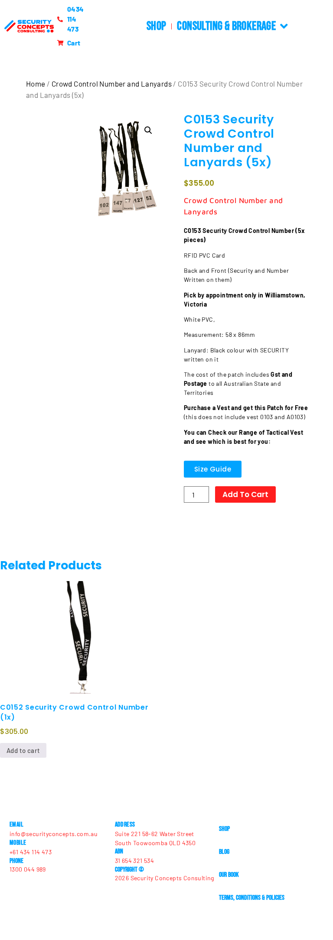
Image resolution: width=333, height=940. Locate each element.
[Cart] (61, 43)
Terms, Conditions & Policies (251, 898)
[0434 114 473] (61, 19)
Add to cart (245, 494)
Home (36, 83)
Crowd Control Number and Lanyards (112, 83)
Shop (156, 26)
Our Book (229, 875)
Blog (224, 852)
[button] (148, 130)
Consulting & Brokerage (226, 26)
